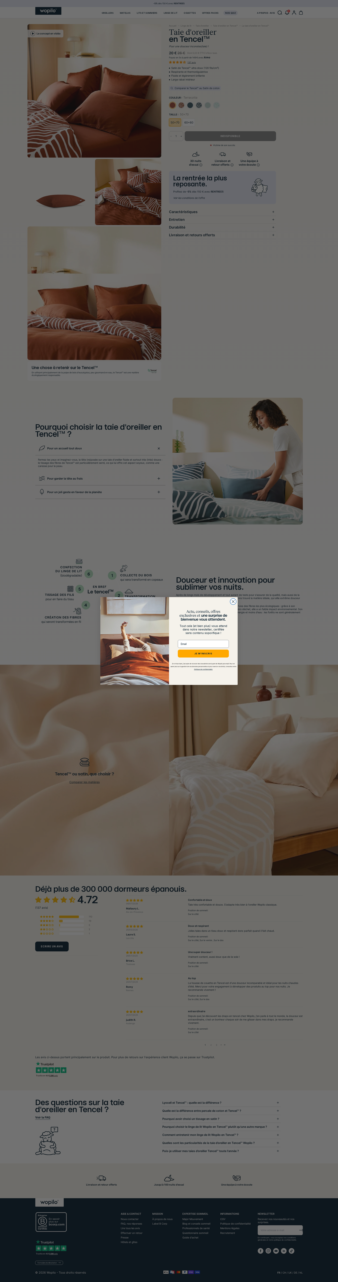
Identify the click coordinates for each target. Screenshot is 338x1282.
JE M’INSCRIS (203, 653)
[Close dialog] (233, 601)
